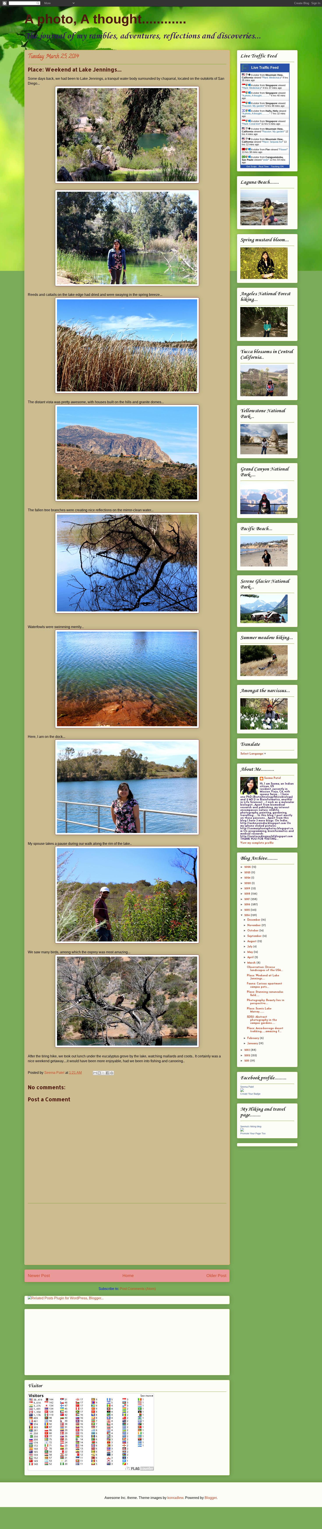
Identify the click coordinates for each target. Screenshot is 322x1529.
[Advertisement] (127, 1234)
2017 (247, 899)
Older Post (216, 1275)
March (252, 963)
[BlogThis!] (99, 1073)
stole (265, 159)
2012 (247, 1055)
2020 (248, 883)
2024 (247, 878)
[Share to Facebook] (107, 1073)
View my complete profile (257, 843)
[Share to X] (103, 1073)
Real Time (264, 166)
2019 (247, 888)
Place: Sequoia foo (272, 141)
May (250, 952)
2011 (247, 1061)
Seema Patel (272, 778)
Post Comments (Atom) (138, 1289)
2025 (247, 872)
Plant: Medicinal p (272, 77)
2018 (247, 894)
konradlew (175, 1498)
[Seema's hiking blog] (242, 1130)
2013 (247, 1050)
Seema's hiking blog (250, 1126)
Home (128, 1275)
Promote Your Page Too (252, 1133)
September (254, 936)
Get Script (251, 166)
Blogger (211, 1498)
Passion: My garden (253, 106)
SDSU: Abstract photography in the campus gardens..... (262, 1020)
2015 (247, 910)
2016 (247, 904)
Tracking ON (277, 166)
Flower (283, 149)
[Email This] (95, 1073)
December (254, 920)
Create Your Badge (250, 1093)
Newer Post (39, 1275)
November (254, 925)
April (251, 957)
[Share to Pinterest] (112, 1073)
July (250, 946)
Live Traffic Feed (265, 67)
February (253, 1038)
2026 (248, 867)
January (253, 1043)
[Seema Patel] (242, 1091)
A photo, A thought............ (105, 19)
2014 (247, 915)
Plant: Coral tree (251, 124)
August (252, 941)
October (253, 930)
